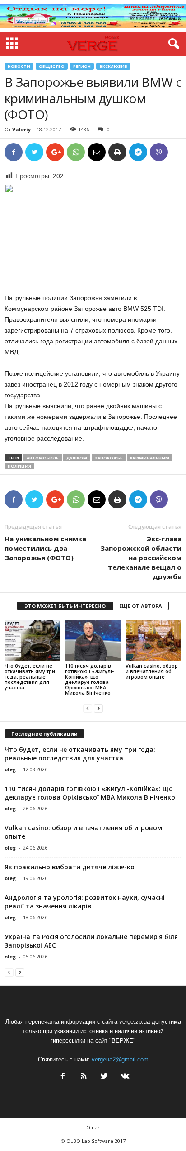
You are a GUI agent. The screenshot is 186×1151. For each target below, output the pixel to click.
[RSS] (83, 1077)
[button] (172, 44)
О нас (93, 1127)
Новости (19, 66)
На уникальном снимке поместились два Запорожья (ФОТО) (45, 548)
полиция (19, 466)
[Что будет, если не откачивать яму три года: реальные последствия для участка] (32, 640)
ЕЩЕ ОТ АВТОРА (140, 605)
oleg (10, 769)
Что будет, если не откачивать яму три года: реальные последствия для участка (30, 676)
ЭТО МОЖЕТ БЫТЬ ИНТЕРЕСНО (65, 605)
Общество (52, 66)
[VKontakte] (124, 1077)
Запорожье (108, 458)
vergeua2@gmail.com (120, 1059)
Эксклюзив (113, 66)
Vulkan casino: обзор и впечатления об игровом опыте (152, 671)
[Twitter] (104, 1077)
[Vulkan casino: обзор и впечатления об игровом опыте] (153, 640)
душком (76, 458)
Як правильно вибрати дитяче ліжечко (70, 867)
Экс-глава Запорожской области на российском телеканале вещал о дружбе (140, 557)
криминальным (149, 458)
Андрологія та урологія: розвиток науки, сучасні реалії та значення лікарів (85, 901)
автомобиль (43, 458)
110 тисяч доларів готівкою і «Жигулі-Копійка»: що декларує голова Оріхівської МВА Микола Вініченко (89, 679)
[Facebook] (62, 1077)
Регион (82, 66)
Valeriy (21, 129)
